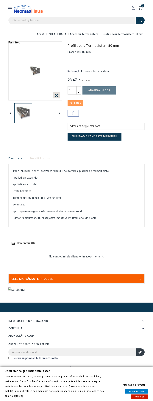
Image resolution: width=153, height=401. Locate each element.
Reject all (139, 396)
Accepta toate (136, 391)
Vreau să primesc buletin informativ (36, 358)
